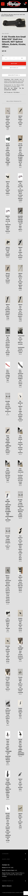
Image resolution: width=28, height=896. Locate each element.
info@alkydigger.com (11, 870)
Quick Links (6, 859)
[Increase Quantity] (22, 58)
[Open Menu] (2, 4)
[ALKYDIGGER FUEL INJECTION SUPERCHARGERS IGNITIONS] (14, 3)
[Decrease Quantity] (6, 58)
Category (5, 853)
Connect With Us (7, 880)
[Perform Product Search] (24, 9)
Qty (3, 55)
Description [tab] (13, 75)
